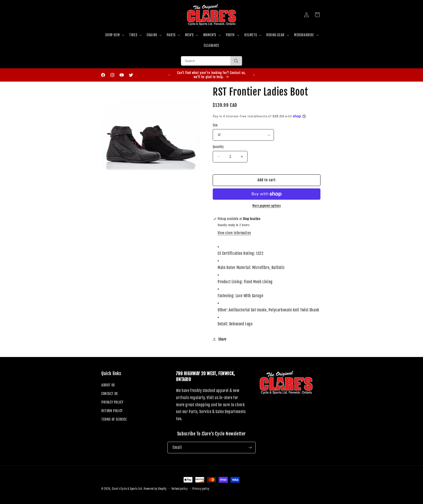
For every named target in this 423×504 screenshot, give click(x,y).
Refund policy (180, 489)
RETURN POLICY (112, 411)
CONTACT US (109, 394)
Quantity (218, 147)
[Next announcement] (253, 75)
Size (215, 125)
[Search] (236, 60)
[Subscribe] (250, 447)
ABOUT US (108, 385)
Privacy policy (201, 489)
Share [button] (222, 339)
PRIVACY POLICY (112, 402)
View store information (234, 233)
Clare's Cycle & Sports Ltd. (127, 489)
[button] (114, 35)
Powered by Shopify (155, 489)
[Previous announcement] (169, 75)
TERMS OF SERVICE (114, 419)
